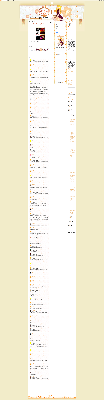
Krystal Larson (70, 27)
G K (32, 249)
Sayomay (33, 149)
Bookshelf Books (70, 84)
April (70, 220)
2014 (70, 111)
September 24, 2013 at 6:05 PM (35, 246)
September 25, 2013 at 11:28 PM (35, 294)
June (70, 217)
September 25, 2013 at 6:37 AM (35, 268)
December (71, 114)
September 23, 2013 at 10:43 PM (35, 136)
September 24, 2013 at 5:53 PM (35, 241)
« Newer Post (30, 392)
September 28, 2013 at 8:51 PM (35, 338)
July (70, 216)
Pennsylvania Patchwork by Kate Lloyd (72, 150)
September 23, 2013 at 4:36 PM (35, 81)
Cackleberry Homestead (34, 213)
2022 (70, 102)
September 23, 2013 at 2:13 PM (35, 60)
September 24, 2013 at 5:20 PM (35, 232)
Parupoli (33, 302)
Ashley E (33, 191)
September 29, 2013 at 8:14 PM (35, 372)
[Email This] (29, 46)
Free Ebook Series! (72, 192)
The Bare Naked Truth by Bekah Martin (72, 155)
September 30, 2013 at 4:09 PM (35, 377)
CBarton (33, 115)
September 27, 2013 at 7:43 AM (35, 307)
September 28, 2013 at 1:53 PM (35, 325)
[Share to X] (30, 46)
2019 (70, 105)
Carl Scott (33, 135)
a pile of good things (34, 257)
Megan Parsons (33, 306)
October (71, 116)
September (71, 118)
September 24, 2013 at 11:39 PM (35, 258)
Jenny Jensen (33, 184)
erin (32, 144)
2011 (70, 226)
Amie (32, 272)
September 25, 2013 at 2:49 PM (35, 285)
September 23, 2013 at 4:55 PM (35, 86)
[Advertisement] (35, 386)
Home (52, 3)
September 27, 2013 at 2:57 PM (35, 311)
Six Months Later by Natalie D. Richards (72, 176)
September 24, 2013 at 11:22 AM (35, 214)
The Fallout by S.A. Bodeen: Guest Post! (72, 170)
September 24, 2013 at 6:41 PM (35, 250)
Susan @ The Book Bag (34, 98)
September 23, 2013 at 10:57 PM (35, 150)
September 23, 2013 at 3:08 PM (35, 69)
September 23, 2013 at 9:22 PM (35, 116)
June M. (33, 154)
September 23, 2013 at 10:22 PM (35, 125)
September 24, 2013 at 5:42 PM (35, 237)
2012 (70, 225)
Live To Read (41, 15)
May (70, 218)
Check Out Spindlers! (72, 191)
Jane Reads (33, 342)
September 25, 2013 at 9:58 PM (35, 290)
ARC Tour (69, 82)
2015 (70, 110)
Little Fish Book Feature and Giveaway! (72, 161)
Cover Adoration (70, 85)
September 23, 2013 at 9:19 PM (35, 111)
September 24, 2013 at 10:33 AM (35, 202)
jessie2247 (33, 267)
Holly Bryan (33, 284)
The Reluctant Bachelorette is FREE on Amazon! (72, 167)
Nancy (32, 180)
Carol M (33, 227)
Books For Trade (70, 83)
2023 (70, 101)
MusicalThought (33, 223)
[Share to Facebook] (31, 46)
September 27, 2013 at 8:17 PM (35, 320)
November (71, 115)
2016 (70, 109)
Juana (32, 353)
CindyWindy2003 (33, 310)
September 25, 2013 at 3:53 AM (35, 263)
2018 (70, 106)
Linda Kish (33, 324)
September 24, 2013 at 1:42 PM (35, 224)
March (71, 221)
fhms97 (33, 130)
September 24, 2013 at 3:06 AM (35, 160)
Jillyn (32, 253)
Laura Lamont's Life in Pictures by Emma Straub (72, 206)
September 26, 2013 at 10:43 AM (35, 298)
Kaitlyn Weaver (33, 276)
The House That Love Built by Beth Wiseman (72, 173)
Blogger (62, 82)
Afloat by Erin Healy (72, 148)
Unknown (33, 64)
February (71, 222)
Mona (32, 328)
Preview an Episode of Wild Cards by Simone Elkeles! (72, 164)
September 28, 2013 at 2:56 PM (35, 329)
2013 (70, 113)
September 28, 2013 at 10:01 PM (35, 343)
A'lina (32, 315)
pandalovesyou (33, 85)
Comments (58, 54)
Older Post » (50, 392)
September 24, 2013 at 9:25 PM (35, 254)
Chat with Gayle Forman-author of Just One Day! (72, 146)
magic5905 (33, 102)
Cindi (32, 208)
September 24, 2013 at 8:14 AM (35, 175)
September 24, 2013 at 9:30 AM (35, 192)
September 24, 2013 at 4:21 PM (35, 228)
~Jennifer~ (33, 376)
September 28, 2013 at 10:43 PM (35, 358)
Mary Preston (33, 289)
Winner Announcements (71, 89)
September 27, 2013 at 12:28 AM (35, 303)
